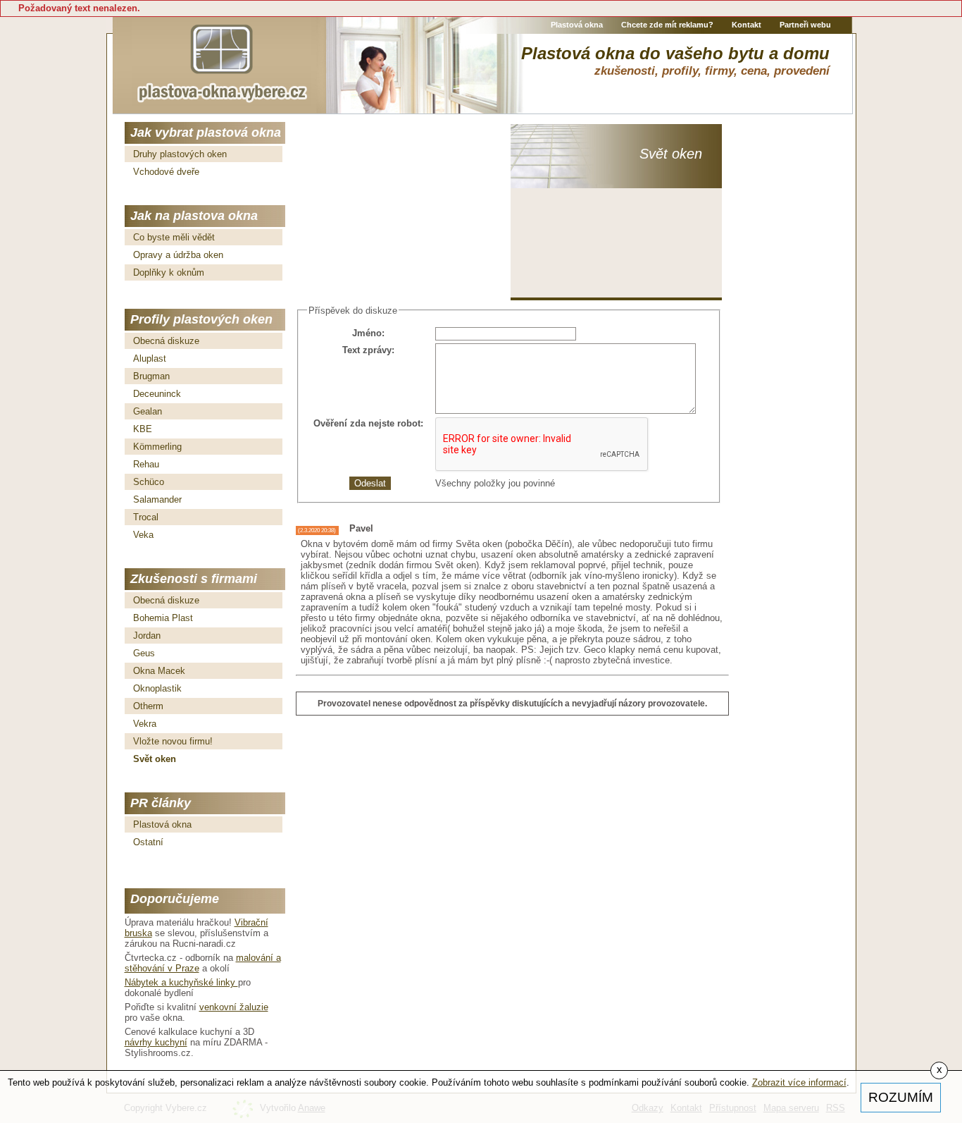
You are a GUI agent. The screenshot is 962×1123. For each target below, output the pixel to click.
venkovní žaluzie (233, 1007)
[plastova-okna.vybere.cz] (221, 61)
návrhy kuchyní (156, 1042)
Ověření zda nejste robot (366, 423)
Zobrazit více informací (799, 1082)
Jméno (367, 333)
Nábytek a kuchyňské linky (181, 982)
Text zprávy (367, 350)
